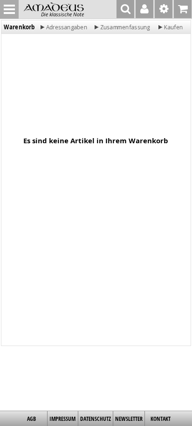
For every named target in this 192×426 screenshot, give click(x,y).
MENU (9, 9)
